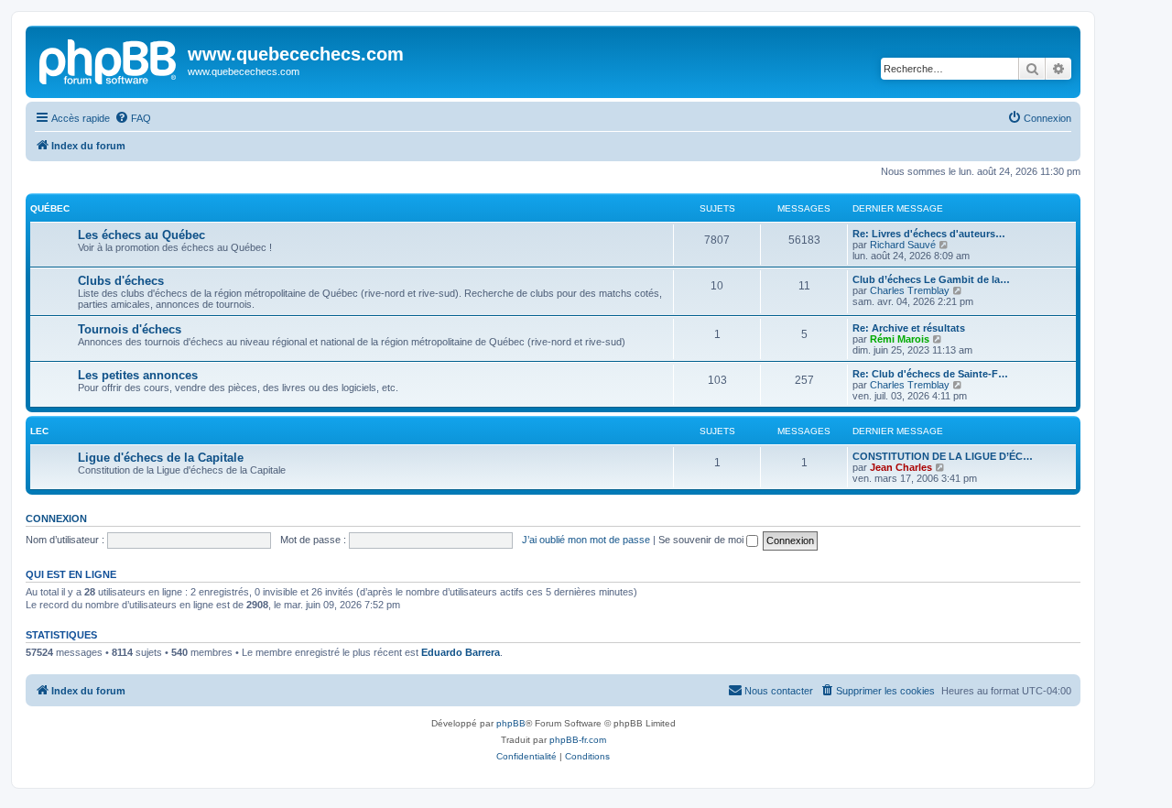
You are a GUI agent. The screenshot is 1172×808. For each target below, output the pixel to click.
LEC (39, 431)
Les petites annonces (138, 375)
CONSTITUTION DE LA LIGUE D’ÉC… (942, 456)
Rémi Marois (899, 338)
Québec (50, 208)
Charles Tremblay (910, 290)
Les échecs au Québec (141, 235)
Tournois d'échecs (129, 329)
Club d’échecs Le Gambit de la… (931, 279)
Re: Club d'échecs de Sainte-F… (930, 373)
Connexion (56, 518)
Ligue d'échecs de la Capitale (161, 457)
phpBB (511, 723)
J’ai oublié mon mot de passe (586, 539)
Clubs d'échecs (121, 281)
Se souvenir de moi (702, 539)
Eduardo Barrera (460, 652)
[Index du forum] (109, 59)
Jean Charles (901, 467)
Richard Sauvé (903, 244)
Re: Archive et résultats (908, 327)
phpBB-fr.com (577, 740)
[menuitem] (132, 118)
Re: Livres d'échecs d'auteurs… (928, 233)
